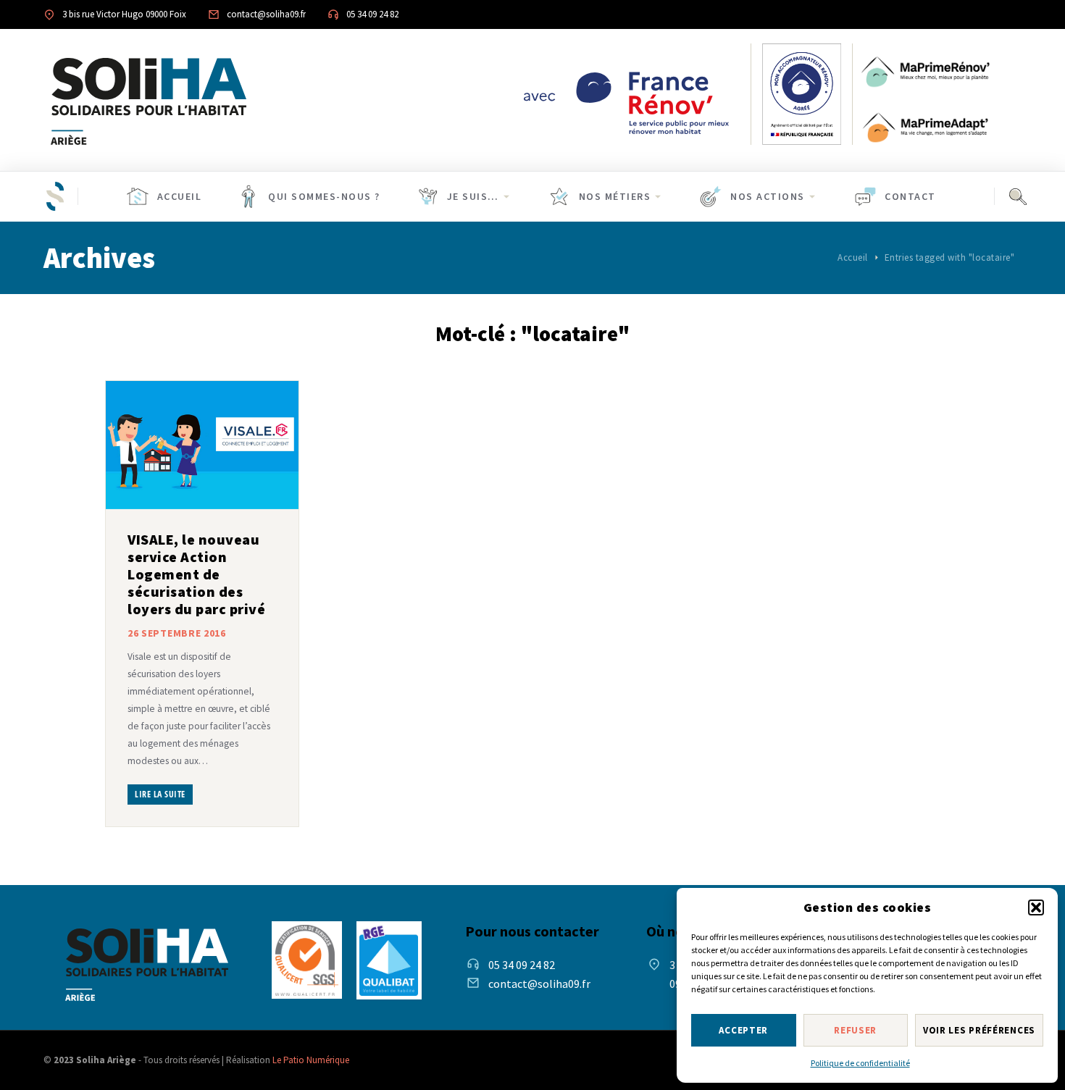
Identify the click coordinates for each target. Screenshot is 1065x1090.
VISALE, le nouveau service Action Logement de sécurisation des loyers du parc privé (196, 574)
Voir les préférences (979, 1030)
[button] (1036, 907)
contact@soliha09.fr (539, 983)
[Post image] (202, 445)
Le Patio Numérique (310, 1060)
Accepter (743, 1030)
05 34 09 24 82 (521, 964)
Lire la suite (160, 794)
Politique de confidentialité (860, 1062)
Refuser (855, 1030)
